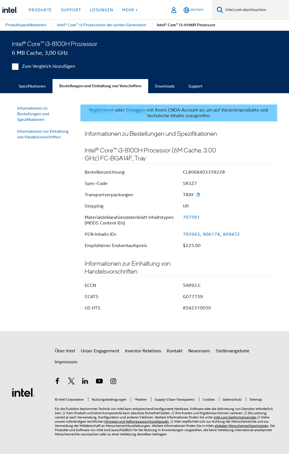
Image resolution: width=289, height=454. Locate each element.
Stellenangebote (232, 351)
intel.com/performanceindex (235, 417)
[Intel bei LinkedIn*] (85, 382)
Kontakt (175, 351)
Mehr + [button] (130, 9)
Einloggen (136, 110)
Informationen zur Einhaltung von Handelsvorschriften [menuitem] (43, 134)
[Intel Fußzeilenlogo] (23, 392)
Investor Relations (143, 351)
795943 (191, 234)
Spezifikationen (32, 86)
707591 (191, 217)
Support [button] (71, 9)
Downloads (165, 86)
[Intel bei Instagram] (113, 382)
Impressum (66, 362)
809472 (231, 234)
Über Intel (65, 351)
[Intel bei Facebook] (57, 382)
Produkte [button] (40, 9)
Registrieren (101, 110)
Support (195, 86)
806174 (211, 234)
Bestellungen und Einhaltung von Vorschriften (100, 86)
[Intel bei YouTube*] (99, 382)
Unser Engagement (100, 351)
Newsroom (199, 351)
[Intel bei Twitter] (71, 382)
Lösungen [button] (101, 9)
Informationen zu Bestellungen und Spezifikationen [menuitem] (33, 114)
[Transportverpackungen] (198, 194)
